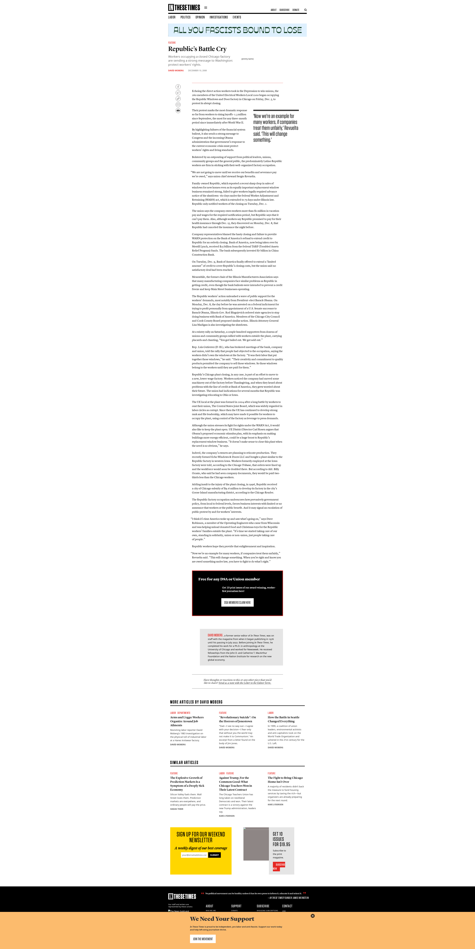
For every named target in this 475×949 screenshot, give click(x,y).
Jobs (284, 911)
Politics (186, 17)
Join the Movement (203, 939)
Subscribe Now (279, 866)
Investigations (219, 17)
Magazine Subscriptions (267, 911)
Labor (172, 17)
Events (237, 17)
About (274, 10)
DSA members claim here (237, 602)
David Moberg (176, 70)
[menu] (205, 8)
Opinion (200, 17)
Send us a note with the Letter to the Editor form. (245, 683)
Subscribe (285, 10)
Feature (172, 42)
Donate (296, 10)
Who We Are (211, 911)
